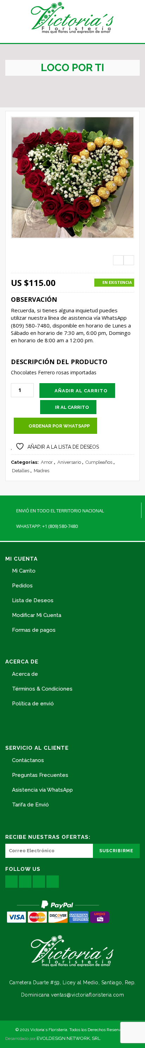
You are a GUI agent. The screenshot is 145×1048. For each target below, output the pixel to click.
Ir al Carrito (72, 407)
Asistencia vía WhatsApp (42, 790)
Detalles (20, 470)
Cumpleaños (99, 462)
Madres (41, 470)
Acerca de (25, 674)
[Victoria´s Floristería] (72, 17)
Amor (47, 462)
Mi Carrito (24, 571)
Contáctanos (28, 760)
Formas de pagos (34, 630)
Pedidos (22, 585)
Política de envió (33, 703)
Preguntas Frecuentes (40, 775)
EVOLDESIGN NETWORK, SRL (68, 1038)
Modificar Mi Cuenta (36, 615)
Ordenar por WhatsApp (59, 426)
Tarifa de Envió (30, 804)
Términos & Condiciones (42, 689)
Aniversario (69, 462)
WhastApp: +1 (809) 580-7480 (47, 526)
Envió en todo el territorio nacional (60, 510)
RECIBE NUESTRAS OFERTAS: (47, 837)
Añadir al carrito (81, 390)
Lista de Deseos (32, 600)
